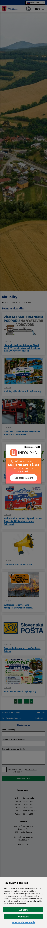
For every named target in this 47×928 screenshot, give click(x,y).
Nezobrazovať (31, 446)
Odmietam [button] (23, 916)
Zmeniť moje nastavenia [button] (23, 922)
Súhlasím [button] (23, 909)
